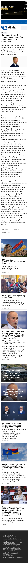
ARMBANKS (15, 22)
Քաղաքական (4, 32)
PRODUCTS (23, 22)
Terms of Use (13, 557)
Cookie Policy (19, 557)
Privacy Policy (6, 557)
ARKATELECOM (5, 22)
